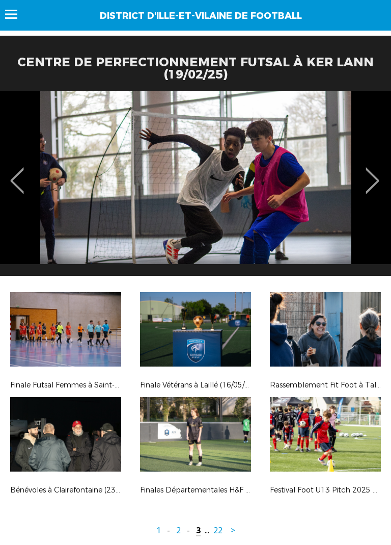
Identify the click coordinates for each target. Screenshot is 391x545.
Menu (16, 14)
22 (217, 530)
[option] (195, 187)
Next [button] (372, 173)
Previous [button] (17, 173)
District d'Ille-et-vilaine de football (201, 15)
